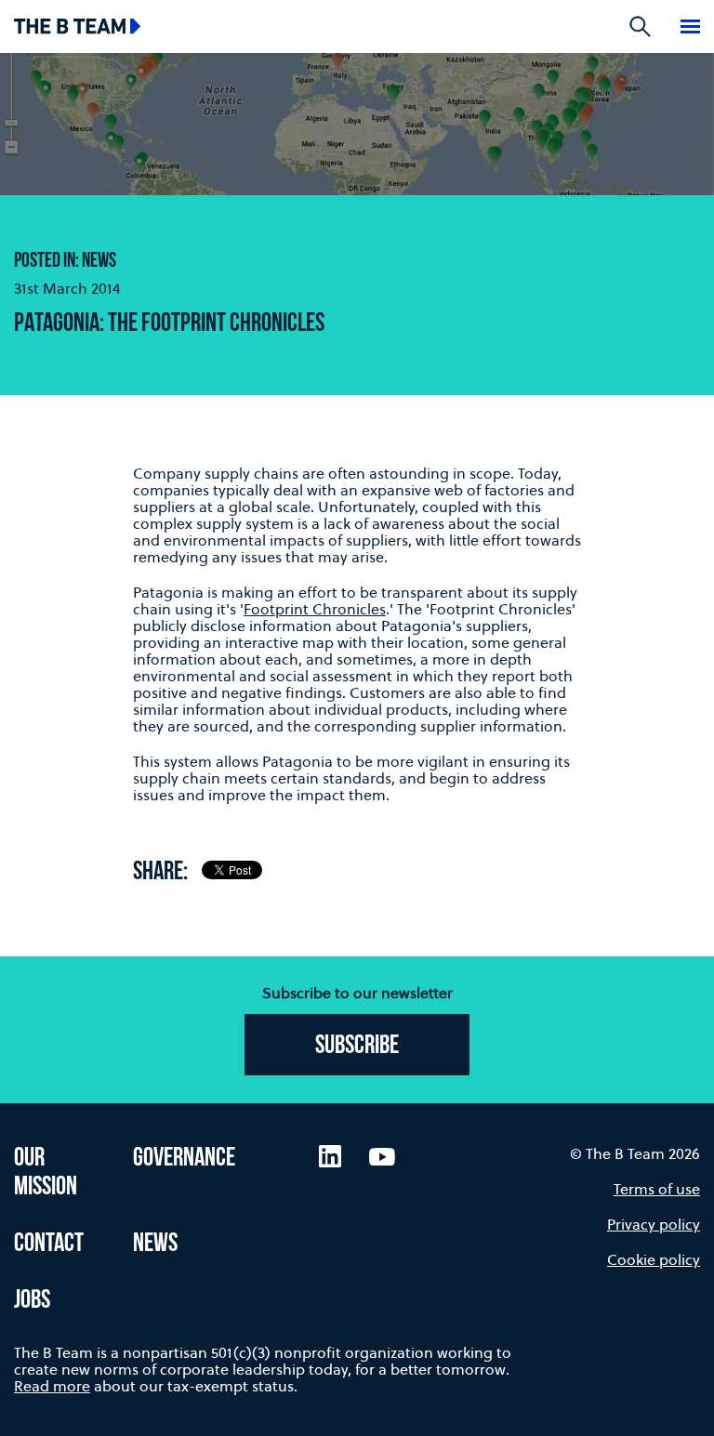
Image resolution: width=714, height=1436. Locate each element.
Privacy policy (653, 1224)
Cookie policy (653, 1259)
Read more (52, 1386)
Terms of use (657, 1188)
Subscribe (357, 1047)
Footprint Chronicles (315, 609)
